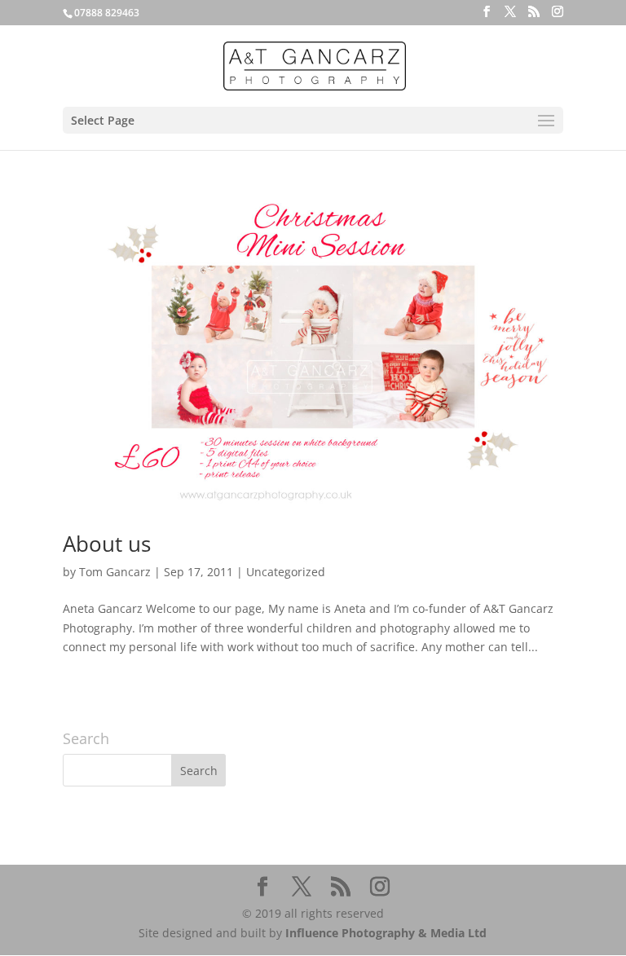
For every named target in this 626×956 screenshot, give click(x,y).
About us (107, 543)
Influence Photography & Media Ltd (386, 933)
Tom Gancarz (115, 571)
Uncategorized (285, 571)
